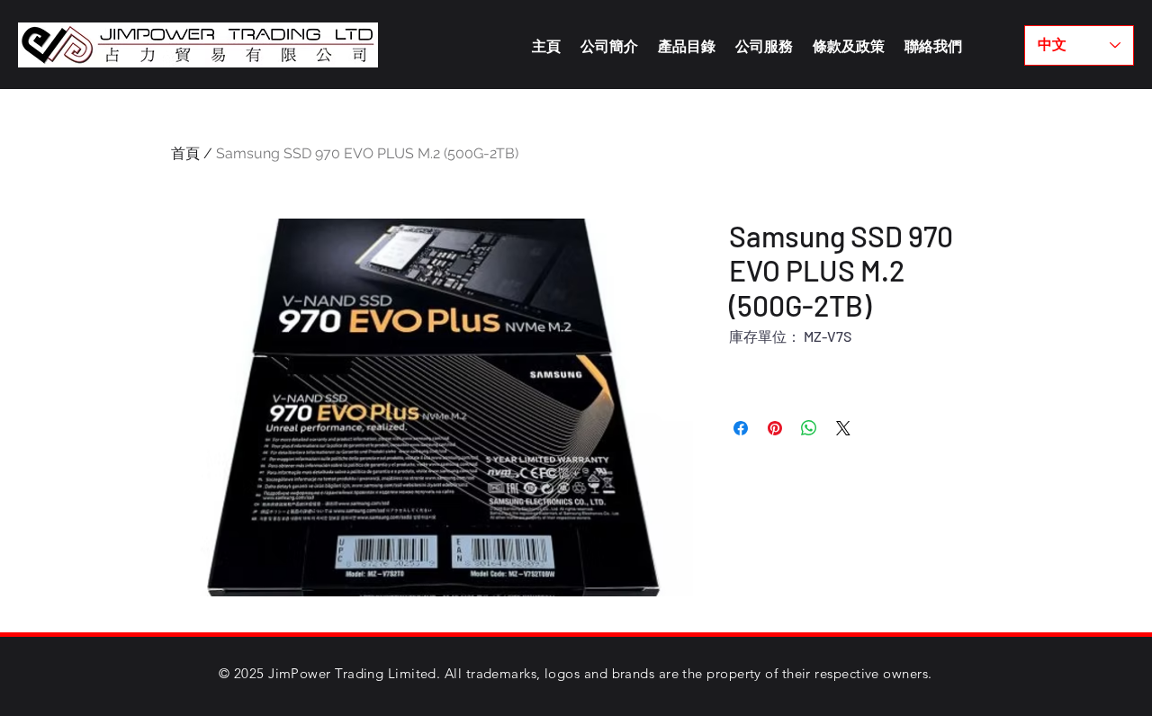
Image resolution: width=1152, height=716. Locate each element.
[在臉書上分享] (741, 428)
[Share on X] (843, 428)
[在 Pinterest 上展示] (775, 428)
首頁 (185, 153)
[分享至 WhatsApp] (809, 428)
